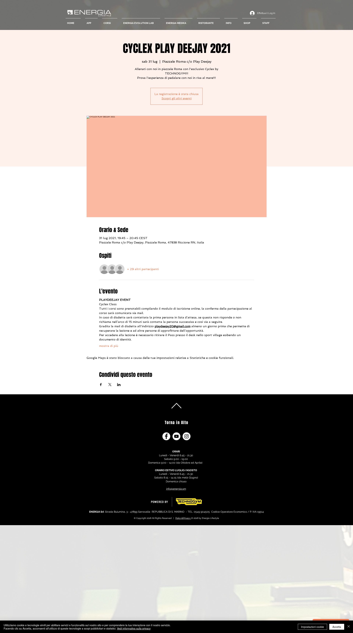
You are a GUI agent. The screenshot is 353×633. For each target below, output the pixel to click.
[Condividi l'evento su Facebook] (101, 384)
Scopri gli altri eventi (176, 98)
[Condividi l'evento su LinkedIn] (119, 384)
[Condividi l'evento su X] (110, 384)
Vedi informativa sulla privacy (134, 628)
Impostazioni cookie (312, 627)
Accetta (336, 627)
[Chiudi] (348, 626)
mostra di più (108, 346)
